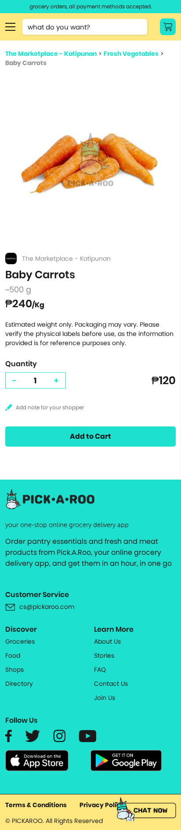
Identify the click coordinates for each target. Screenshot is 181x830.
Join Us (104, 697)
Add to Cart (90, 436)
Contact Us (111, 683)
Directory (19, 683)
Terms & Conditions (36, 805)
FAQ (100, 669)
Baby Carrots (26, 62)
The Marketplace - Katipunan (51, 53)
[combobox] (84, 27)
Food (12, 655)
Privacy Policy (102, 805)
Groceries (20, 641)
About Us (107, 641)
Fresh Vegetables (131, 53)
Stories (104, 655)
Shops (14, 669)
